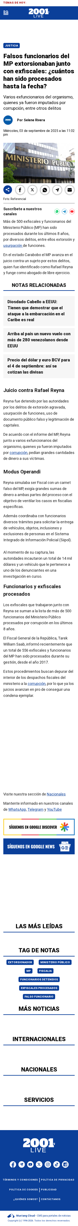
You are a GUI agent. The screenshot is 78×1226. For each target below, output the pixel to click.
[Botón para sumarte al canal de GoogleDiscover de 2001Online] (39, 827)
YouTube (54, 809)
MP (28, 970)
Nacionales (56, 794)
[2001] (39, 13)
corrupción (18, 452)
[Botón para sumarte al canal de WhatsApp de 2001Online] (57, 211)
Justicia (11, 45)
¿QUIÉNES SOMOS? (25, 1199)
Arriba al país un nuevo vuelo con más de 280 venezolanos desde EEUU (39, 339)
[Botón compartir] (7, 190)
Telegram (35, 809)
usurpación (13, 245)
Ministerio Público (55, 962)
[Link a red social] (13, 1164)
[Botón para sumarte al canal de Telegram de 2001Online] (64, 211)
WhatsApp (17, 809)
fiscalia (45, 970)
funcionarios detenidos (39, 979)
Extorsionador (20, 962)
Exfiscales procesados (39, 988)
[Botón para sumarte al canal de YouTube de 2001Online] (72, 211)
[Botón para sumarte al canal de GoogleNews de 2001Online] (39, 846)
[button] (20, 190)
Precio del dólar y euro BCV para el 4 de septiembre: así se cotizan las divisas (38, 366)
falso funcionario (39, 996)
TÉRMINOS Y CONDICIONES (20, 1179)
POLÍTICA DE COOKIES (23, 1189)
